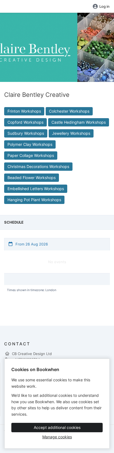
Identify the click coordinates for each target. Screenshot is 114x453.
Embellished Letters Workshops (35, 188)
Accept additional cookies (57, 427)
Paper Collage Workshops (30, 155)
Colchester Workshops (69, 111)
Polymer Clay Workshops (29, 144)
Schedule (14, 222)
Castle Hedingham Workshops (78, 122)
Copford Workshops (25, 122)
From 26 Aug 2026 (31, 244)
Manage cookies (57, 436)
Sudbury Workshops (25, 133)
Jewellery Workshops (71, 133)
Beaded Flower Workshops (31, 177)
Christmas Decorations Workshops (38, 166)
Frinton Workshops (24, 111)
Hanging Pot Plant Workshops (34, 199)
